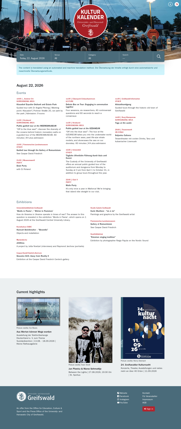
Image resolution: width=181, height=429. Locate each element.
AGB (144, 403)
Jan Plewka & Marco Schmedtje (85, 369)
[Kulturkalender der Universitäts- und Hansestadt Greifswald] (90, 21)
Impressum (147, 399)
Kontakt (146, 393)
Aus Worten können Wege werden (34, 332)
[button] (177, 4)
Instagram (124, 399)
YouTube (123, 403)
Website (123, 393)
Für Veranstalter (149, 396)
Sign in (149, 409)
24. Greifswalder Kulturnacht (136, 365)
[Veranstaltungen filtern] (158, 56)
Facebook (124, 396)
